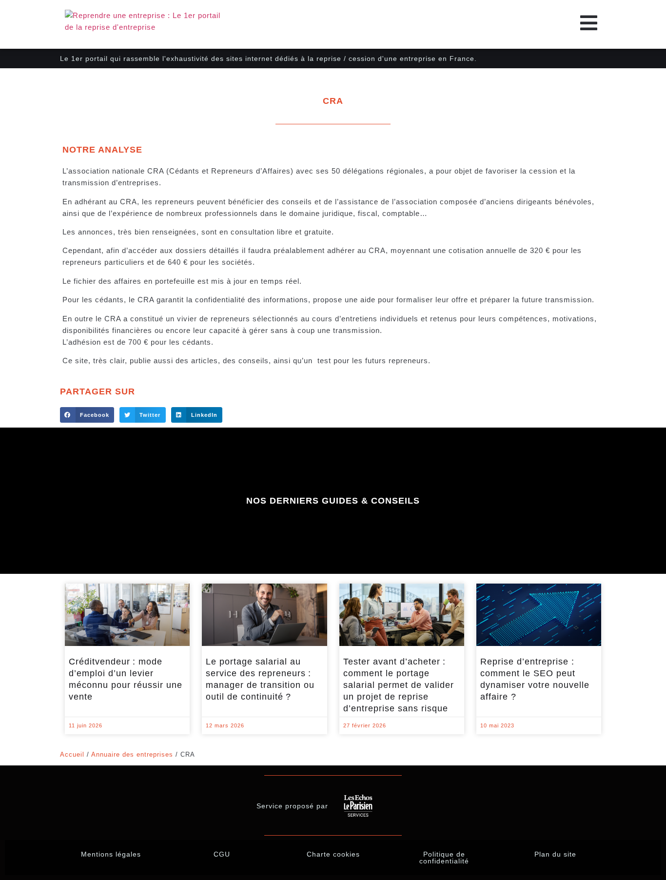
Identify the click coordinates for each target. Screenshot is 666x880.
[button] (87, 415)
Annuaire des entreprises (132, 754)
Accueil (72, 754)
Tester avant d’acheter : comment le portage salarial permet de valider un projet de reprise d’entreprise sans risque (398, 685)
